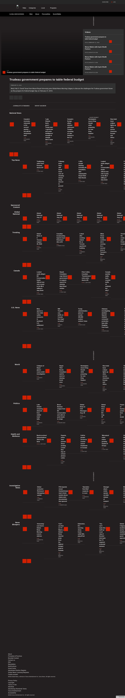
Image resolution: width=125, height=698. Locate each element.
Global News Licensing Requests (18, 672)
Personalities (46, 14)
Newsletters (12, 664)
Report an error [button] (40, 105)
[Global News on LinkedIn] (21, 652)
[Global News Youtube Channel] (73, 638)
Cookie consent (13, 674)
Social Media (57, 14)
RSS (9, 662)
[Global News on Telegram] (73, 652)
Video (24, 8)
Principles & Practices (15, 656)
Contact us (11, 660)
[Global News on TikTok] (47, 652)
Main (31, 14)
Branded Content (13, 658)
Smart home (12, 668)
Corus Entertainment (14, 691)
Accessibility (12, 693)
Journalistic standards (21, 105)
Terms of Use (12, 684)
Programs (53, 8)
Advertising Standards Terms (17, 689)
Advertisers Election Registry (17, 670)
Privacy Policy (12, 680)
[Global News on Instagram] (98, 638)
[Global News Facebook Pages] (21, 638)
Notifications (12, 666)
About (37, 14)
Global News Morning (16, 14)
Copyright (11, 682)
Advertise (11, 687)
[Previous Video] (11, 154)
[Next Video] (16, 154)
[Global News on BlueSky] (98, 652)
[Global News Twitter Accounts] (47, 638)
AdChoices (121, 696)
